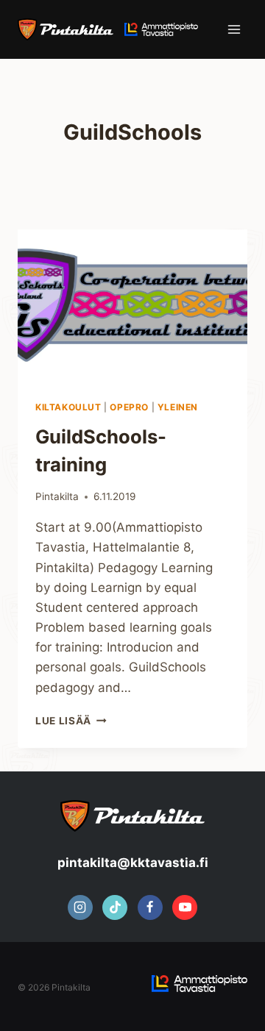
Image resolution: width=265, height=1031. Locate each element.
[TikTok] (114, 907)
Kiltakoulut (68, 407)
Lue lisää (71, 721)
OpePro (129, 407)
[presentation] (132, 305)
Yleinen (178, 407)
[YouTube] (184, 907)
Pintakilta (57, 496)
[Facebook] (150, 907)
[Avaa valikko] (233, 29)
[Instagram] (80, 907)
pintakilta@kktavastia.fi (132, 862)
